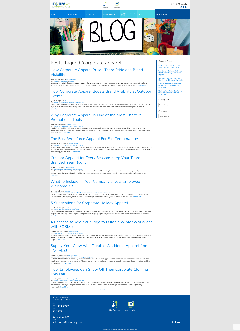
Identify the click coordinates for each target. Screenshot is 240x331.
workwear (81, 233)
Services (90, 14)
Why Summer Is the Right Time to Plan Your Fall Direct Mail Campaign (170, 79)
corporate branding (69, 169)
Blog (141, 14)
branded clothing (58, 145)
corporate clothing (73, 280)
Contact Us (161, 14)
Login (136, 329)
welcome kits (106, 192)
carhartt (56, 233)
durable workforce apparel (79, 257)
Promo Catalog (110, 14)
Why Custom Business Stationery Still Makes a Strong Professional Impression (170, 72)
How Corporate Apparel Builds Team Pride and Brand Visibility (169, 66)
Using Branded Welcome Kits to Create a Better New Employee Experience (169, 85)
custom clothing (73, 126)
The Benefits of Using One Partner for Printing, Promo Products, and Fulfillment (170, 93)
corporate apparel (63, 81)
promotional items (79, 102)
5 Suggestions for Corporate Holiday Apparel (89, 203)
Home (53, 14)
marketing (71, 81)
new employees (88, 192)
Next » (104, 289)
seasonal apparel (78, 169)
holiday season (75, 209)
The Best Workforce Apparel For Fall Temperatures (95, 139)
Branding (67, 191)
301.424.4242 (179, 4)
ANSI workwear (58, 257)
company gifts (57, 209)
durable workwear (73, 233)
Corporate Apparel (71, 79)
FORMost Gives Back (128, 14)
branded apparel (58, 192)
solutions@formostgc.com (68, 322)
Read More (142, 85)
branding (56, 81)
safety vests (90, 257)
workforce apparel (78, 145)
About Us (72, 14)
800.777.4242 (60, 311)
